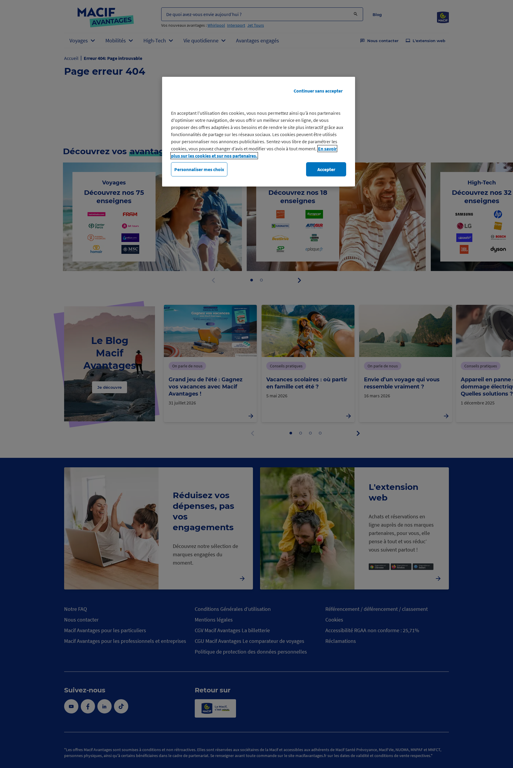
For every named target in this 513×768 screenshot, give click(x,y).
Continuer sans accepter (318, 91)
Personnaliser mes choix (199, 169)
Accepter (326, 169)
